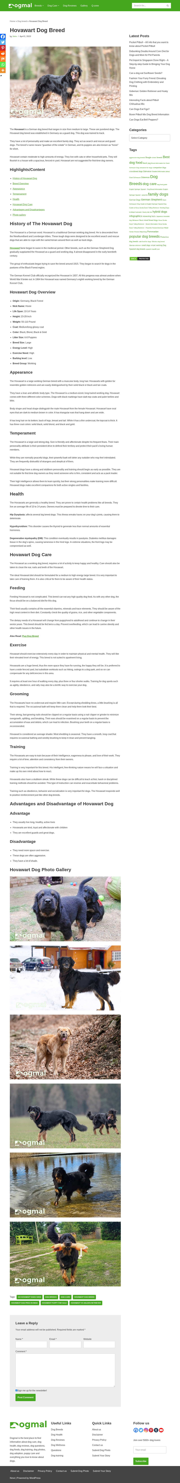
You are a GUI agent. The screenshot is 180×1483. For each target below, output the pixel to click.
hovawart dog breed (84, 1297)
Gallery (84, 5)
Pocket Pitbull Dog (140, 232)
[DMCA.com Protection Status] (139, 260)
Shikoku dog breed (158, 241)
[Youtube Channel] (161, 1430)
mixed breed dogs (150, 220)
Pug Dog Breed (30, 636)
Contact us (97, 1445)
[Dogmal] (20, 6)
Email (53, 1339)
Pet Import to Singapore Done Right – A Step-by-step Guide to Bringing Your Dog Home (149, 64)
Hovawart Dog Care (22, 204)
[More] (3, 70)
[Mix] (3, 59)
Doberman (145, 177)
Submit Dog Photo (101, 1450)
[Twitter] (3, 42)
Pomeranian (152, 231)
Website (87, 1339)
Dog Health (56, 1435)
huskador (138, 212)
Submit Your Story (101, 1455)
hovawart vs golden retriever (86, 1303)
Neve (12, 1478)
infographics (135, 216)
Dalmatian (147, 171)
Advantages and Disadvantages (29, 209)
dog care (65, 1297)
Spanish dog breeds (137, 249)
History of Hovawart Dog (25, 178)
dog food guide (162, 184)
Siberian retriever (135, 245)
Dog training (57, 1455)
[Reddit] (3, 53)
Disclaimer (97, 1435)
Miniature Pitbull (137, 220)
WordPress (34, 1478)
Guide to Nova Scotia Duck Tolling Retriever (144, 208)
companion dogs (159, 168)
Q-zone (95, 5)
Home (12, 21)
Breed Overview (21, 183)
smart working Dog (158, 245)
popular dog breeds (144, 236)
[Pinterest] (3, 48)
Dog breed (22, 21)
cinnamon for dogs (146, 168)
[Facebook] (3, 36)
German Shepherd (151, 199)
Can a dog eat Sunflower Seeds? (145, 73)
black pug (147, 163)
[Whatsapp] (3, 64)
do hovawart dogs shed (29, 1297)
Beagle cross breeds (154, 157)
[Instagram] (146, 1430)
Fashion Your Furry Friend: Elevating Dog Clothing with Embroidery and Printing (147, 82)
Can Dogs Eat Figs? (139, 109)
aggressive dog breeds (137, 157)
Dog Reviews (69, 5)
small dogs (145, 245)
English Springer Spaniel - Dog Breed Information (145, 189)
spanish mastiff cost (153, 249)
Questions (56, 1450)
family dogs (158, 194)
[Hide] (1, 76)
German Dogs (134, 200)
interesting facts (149, 216)
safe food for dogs (145, 241)
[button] (43, 5)
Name (19, 1339)
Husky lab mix (147, 212)
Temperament (19, 194)
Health (16, 199)
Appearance (19, 189)
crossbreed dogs (136, 171)
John (15, 36)
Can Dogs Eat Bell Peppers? (143, 119)
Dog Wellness (58, 1445)
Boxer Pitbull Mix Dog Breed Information (149, 114)
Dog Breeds (51, 1297)
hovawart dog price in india (24, 1303)
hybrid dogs (160, 211)
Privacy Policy (99, 1440)
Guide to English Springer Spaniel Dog (153, 204)
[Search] (168, 5)
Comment (21, 1351)
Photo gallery (19, 215)
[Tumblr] (156, 1430)
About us (96, 1429)
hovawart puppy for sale (54, 1303)
